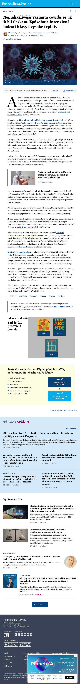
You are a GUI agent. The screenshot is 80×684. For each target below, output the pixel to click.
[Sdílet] (71, 11)
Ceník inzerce (8, 666)
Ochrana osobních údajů (32, 653)
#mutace (52, 296)
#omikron (61, 296)
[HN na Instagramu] (22, 634)
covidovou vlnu (37, 103)
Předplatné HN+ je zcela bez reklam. (66, 410)
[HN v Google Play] (11, 644)
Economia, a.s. (16, 623)
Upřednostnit (70, 90)
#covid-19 (13, 296)
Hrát (44, 333)
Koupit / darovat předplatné (60, 653)
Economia (7, 659)
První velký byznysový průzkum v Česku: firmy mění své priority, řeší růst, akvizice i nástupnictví (20, 479)
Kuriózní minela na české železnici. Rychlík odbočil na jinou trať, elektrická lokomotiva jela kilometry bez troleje (52, 508)
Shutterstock (12, 83)
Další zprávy (40, 604)
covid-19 (22, 422)
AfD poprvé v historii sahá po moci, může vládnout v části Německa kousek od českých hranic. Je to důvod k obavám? (48, 581)
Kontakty (6, 653)
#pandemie (33, 296)
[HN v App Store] (25, 644)
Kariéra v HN (8, 663)
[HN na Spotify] (28, 634)
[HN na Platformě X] (16, 634)
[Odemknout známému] (76, 11)
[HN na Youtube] (31, 634)
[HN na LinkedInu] (25, 634)
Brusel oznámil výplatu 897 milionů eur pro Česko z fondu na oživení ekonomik (59, 457)
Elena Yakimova (9, 553)
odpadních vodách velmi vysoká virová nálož (43, 120)
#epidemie (23, 296)
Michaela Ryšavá (14, 33)
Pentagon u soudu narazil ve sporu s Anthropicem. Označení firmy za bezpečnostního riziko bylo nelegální (48, 532)
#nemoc (43, 296)
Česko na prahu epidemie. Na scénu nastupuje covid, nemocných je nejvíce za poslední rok (55, 174)
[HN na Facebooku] (19, 634)
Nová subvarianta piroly (18, 252)
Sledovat (56, 90)
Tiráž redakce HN (9, 656)
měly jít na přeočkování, (27, 227)
